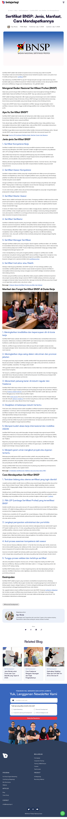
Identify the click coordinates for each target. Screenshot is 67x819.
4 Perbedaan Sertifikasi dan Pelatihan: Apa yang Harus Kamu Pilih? (27, 470)
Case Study (6, 795)
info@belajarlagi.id (7, 804)
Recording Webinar (39, 779)
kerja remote (14, 396)
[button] (63, 2)
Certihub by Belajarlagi (51, 590)
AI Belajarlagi (37, 776)
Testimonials (37, 769)
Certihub (50, 496)
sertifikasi (20, 77)
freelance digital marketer (14, 391)
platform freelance (18, 399)
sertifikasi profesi (34, 259)
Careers (36, 766)
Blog (16, 10)
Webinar (5, 785)
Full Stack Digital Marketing (10, 776)
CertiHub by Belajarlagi (9, 779)
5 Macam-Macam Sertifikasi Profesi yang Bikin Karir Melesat (25, 285)
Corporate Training (39, 761)
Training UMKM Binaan (40, 763)
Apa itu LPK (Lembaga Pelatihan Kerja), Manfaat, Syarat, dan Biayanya (28, 135)
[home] (10, 2)
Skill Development (23, 10)
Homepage (37, 758)
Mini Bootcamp (7, 782)
